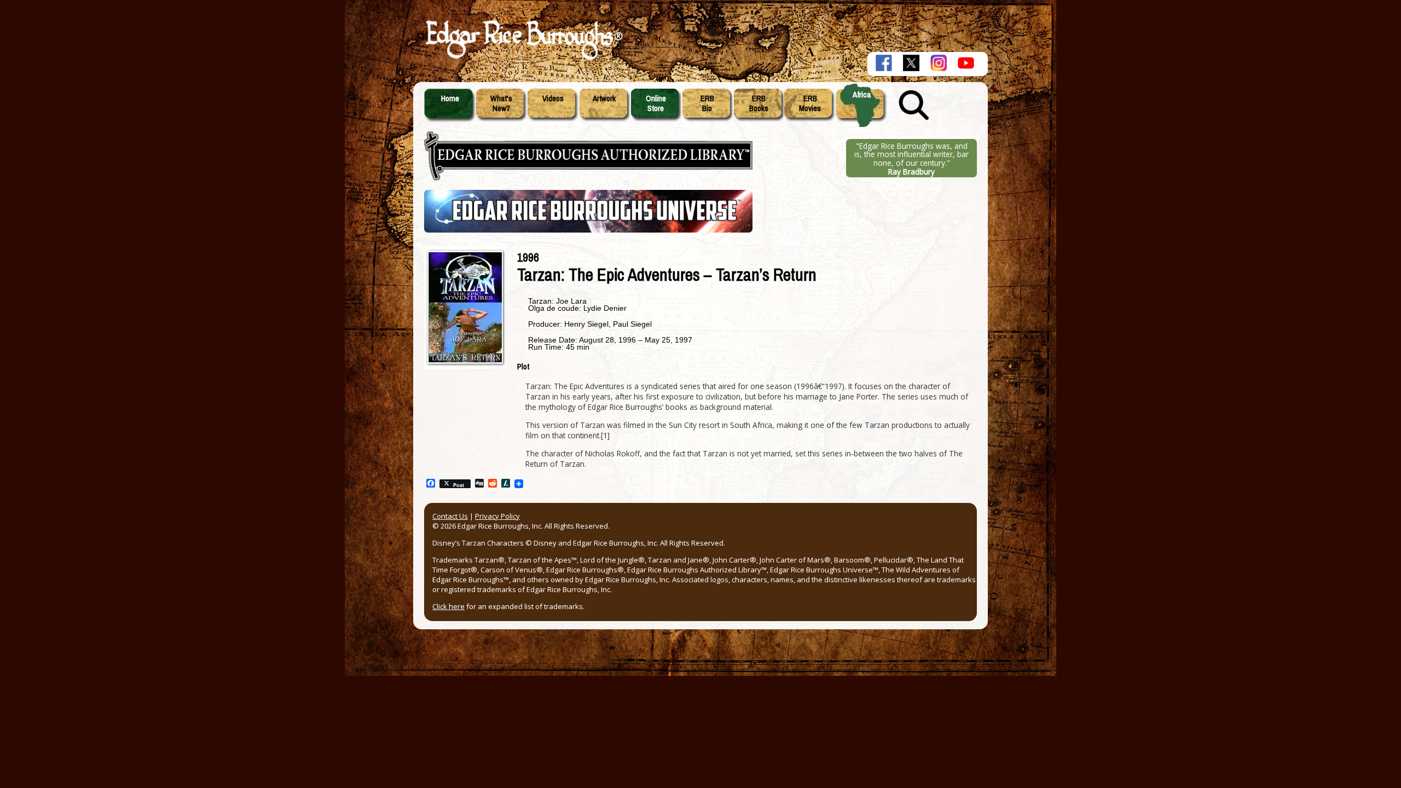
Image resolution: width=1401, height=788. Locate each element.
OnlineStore (656, 103)
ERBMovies (810, 103)
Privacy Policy (497, 516)
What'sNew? (501, 103)
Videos (553, 98)
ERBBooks (758, 103)
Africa (862, 94)
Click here (448, 606)
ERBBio (707, 103)
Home (450, 98)
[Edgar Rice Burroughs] (523, 59)
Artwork (604, 98)
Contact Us (450, 516)
